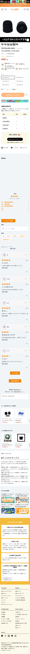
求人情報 (3, 614)
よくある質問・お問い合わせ (21, 614)
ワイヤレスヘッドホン (6, 595)
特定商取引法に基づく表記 (21, 623)
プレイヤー (3, 600)
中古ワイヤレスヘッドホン (6, 604)
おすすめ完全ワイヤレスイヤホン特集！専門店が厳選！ (22, 495)
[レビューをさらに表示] (15, 373)
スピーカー (3, 602)
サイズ (2, 74)
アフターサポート (19, 595)
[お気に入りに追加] (27, 95)
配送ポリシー (18, 627)
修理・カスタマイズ (19, 593)
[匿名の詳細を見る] (26, 327)
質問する (13, 381)
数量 (2, 89)
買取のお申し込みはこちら (15, 139)
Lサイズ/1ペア (5, 81)
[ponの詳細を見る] (26, 303)
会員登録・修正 (4, 623)
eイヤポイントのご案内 (6, 621)
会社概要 (3, 612)
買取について (18, 591)
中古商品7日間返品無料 (20, 600)
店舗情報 (3, 616)
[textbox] (15, 228)
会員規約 (17, 616)
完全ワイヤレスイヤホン (6, 591)
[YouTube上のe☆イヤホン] (2, 636)
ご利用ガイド (7, 579)
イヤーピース (19, 48)
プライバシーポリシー (20, 619)
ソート (10, 246)
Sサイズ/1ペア (5, 77)
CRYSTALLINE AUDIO (8, 48)
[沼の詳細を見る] (26, 255)
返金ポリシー (18, 625)
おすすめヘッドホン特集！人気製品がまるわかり (8, 505)
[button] (7, 56)
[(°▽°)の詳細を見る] (26, 351)
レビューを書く (10, 221)
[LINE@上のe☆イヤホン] (9, 636)
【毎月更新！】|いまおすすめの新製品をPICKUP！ (7, 495)
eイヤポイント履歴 (5, 619)
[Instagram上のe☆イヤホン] (15, 636)
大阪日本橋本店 (6, 121)
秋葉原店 (5, 117)
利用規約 (17, 621)
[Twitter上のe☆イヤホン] (5, 636)
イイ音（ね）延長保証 (20, 597)
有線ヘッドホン (4, 597)
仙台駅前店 (5, 128)
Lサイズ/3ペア (20, 84)
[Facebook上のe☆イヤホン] (12, 636)
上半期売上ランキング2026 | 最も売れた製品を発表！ (22, 505)
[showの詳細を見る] (26, 279)
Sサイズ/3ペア (20, 81)
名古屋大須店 (6, 125)
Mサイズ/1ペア (20, 77)
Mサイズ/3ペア (5, 84)
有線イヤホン (4, 593)
